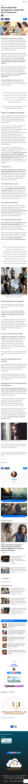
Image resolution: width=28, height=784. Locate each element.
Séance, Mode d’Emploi (19, 781)
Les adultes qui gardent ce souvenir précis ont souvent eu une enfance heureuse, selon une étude (16, 639)
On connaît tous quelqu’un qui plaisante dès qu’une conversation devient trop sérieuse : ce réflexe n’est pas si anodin (18, 559)
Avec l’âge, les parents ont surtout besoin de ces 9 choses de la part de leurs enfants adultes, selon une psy (18, 590)
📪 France (3, 736)
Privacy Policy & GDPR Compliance (8, 717)
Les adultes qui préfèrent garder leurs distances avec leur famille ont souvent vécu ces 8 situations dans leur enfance (18, 610)
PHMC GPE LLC (24, 775)
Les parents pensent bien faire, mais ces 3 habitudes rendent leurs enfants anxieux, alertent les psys (17, 625)
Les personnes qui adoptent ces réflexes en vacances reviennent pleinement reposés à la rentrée (18, 569)
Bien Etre (3, 5)
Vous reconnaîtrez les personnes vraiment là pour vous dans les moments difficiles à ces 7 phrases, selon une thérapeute (12, 547)
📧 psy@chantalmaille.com (6, 734)
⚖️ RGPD (11, 781)
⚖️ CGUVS (5, 781)
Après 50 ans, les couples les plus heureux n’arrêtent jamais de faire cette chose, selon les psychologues (16, 645)
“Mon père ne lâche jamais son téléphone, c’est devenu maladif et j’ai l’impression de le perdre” (16, 652)
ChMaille (7, 15)
